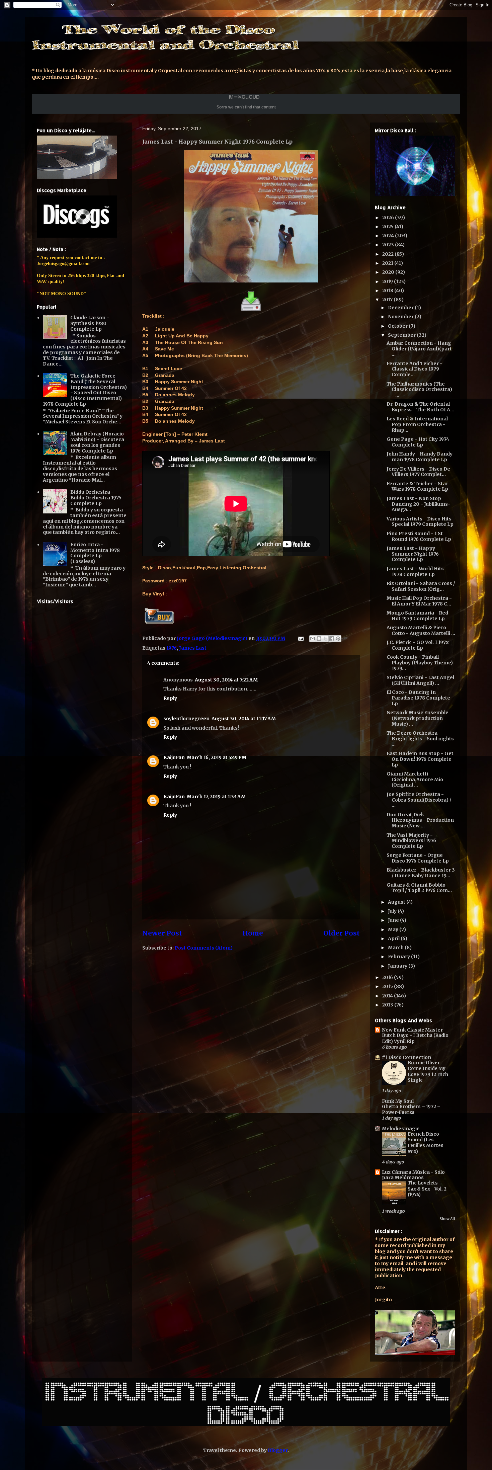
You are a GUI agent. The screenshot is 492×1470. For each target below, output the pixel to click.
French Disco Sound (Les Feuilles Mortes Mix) (425, 1142)
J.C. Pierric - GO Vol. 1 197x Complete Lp (418, 645)
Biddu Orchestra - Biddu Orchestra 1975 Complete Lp (95, 497)
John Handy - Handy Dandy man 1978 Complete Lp (420, 457)
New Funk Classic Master (412, 1030)
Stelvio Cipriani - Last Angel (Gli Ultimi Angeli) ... (420, 680)
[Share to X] (325, 638)
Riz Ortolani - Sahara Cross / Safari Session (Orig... (421, 586)
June (394, 920)
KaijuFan (174, 757)
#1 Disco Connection (406, 1057)
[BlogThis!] (319, 638)
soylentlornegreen (186, 719)
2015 (388, 986)
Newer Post (162, 933)
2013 (388, 1005)
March (396, 948)
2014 (388, 996)
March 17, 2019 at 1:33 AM (216, 797)
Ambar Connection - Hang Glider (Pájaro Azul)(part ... (419, 348)
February (399, 957)
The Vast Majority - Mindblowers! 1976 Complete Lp (411, 840)
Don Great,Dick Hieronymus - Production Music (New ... (420, 820)
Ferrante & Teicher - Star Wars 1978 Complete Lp (417, 486)
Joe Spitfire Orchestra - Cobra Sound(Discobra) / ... (419, 800)
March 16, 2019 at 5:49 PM (216, 757)
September (402, 335)
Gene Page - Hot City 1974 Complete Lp (418, 442)
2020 (388, 272)
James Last (193, 648)
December (401, 308)
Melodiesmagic (400, 1129)
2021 (388, 263)
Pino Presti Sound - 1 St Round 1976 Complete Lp (419, 536)
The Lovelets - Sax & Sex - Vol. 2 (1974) (427, 1189)
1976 (171, 648)
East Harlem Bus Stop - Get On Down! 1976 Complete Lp (420, 759)
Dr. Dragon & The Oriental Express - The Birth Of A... (420, 407)
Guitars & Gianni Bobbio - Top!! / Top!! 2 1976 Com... (419, 888)
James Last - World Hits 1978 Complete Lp (415, 571)
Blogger (278, 1450)
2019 (388, 281)
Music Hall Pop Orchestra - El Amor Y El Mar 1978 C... (419, 601)
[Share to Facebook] (331, 638)
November (401, 317)
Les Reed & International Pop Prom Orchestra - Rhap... (417, 424)
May (393, 929)
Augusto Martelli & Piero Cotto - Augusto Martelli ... (421, 630)
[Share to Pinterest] (338, 638)
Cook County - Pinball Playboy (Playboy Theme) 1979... (420, 662)
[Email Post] (300, 638)
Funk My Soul (398, 1101)
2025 (388, 227)
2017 (388, 300)
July (393, 911)
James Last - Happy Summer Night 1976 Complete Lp (413, 554)
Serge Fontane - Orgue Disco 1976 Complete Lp (418, 858)
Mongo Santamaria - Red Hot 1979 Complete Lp (417, 616)
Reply (170, 698)
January (398, 966)
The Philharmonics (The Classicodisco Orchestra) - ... (419, 389)
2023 (388, 245)
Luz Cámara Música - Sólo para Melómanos (413, 1174)
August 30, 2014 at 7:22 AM (226, 680)
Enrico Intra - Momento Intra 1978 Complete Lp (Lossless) (95, 553)
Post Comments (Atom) (204, 948)
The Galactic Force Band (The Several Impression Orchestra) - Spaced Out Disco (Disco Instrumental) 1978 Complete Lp (85, 390)
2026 (388, 218)
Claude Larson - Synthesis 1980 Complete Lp (89, 323)
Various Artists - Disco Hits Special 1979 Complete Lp (420, 521)
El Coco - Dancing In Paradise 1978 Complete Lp (418, 698)
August (397, 902)
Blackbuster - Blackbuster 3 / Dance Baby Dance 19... (421, 873)
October (398, 326)
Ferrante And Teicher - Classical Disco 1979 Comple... (414, 369)
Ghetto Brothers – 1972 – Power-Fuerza (411, 1109)
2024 (388, 236)
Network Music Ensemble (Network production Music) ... (417, 718)
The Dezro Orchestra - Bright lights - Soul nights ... (420, 738)
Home (252, 933)
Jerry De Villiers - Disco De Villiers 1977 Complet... (418, 472)
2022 (388, 254)
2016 (388, 977)
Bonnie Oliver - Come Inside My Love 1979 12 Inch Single (428, 1071)
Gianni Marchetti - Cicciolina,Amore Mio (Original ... (415, 779)
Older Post (341, 933)
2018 (388, 291)
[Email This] (312, 638)
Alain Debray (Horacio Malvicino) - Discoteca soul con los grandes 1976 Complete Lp (97, 442)
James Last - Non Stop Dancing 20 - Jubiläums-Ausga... (418, 504)
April (394, 938)
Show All (447, 1219)
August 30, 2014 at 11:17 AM (244, 719)
